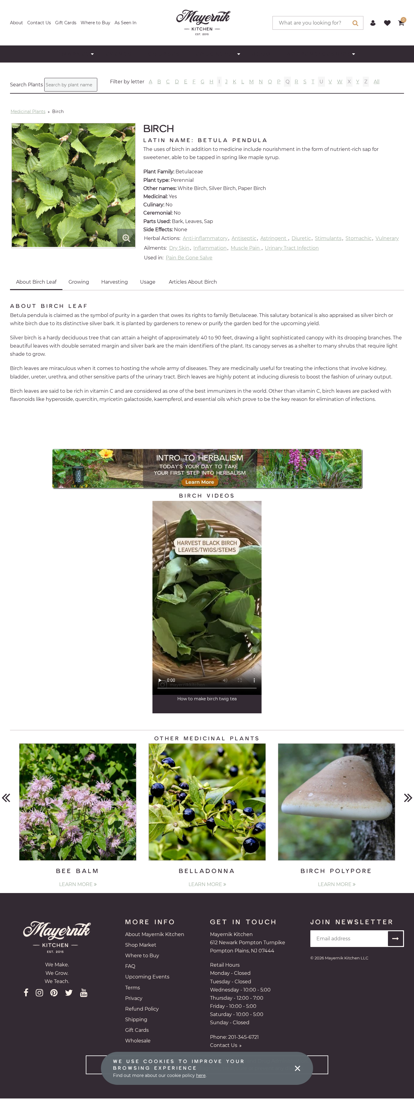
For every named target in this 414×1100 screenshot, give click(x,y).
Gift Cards (65, 22)
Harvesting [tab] (114, 282)
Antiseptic (244, 238)
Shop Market (140, 945)
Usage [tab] (147, 282)
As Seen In (125, 22)
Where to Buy (95, 22)
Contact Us (39, 22)
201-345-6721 (243, 1037)
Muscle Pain (246, 248)
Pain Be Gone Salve (189, 258)
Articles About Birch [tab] (193, 282)
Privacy (133, 998)
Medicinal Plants (28, 111)
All (376, 82)
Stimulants (328, 238)
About (16, 22)
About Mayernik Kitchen (154, 934)
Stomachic (359, 238)
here (200, 1075)
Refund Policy (142, 1009)
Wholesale (138, 1041)
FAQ (130, 966)
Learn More (76, 884)
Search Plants (26, 84)
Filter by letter (127, 81)
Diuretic (301, 238)
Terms (132, 988)
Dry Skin (179, 248)
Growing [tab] (78, 282)
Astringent (274, 238)
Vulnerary (387, 238)
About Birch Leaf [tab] (36, 282)
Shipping (136, 1019)
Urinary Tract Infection (292, 248)
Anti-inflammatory (205, 238)
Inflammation (210, 248)
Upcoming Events (147, 977)
